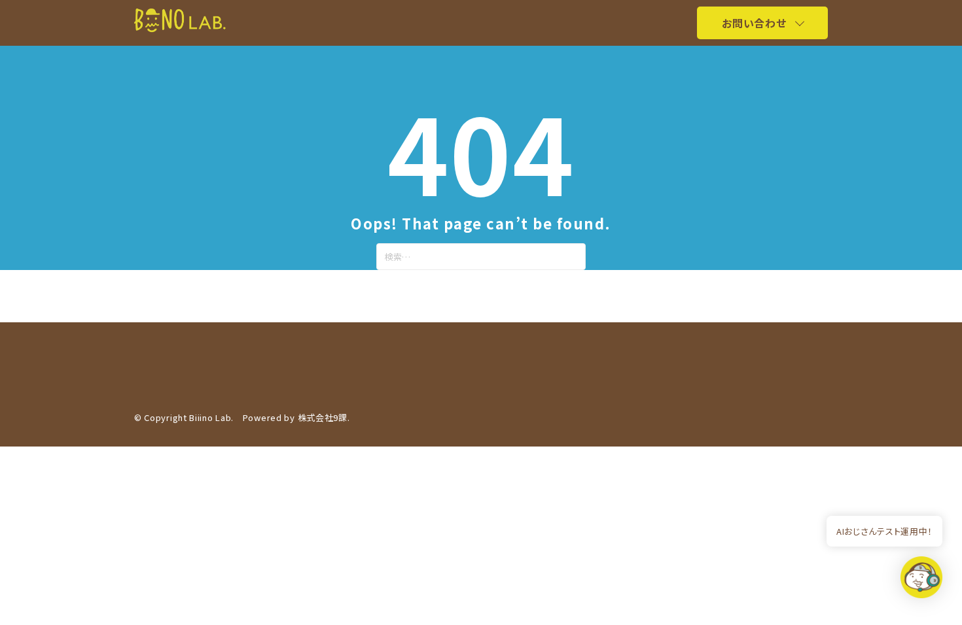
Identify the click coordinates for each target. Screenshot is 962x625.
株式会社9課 (322, 417)
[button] (921, 580)
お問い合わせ (754, 23)
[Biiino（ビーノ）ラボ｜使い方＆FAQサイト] (180, 28)
